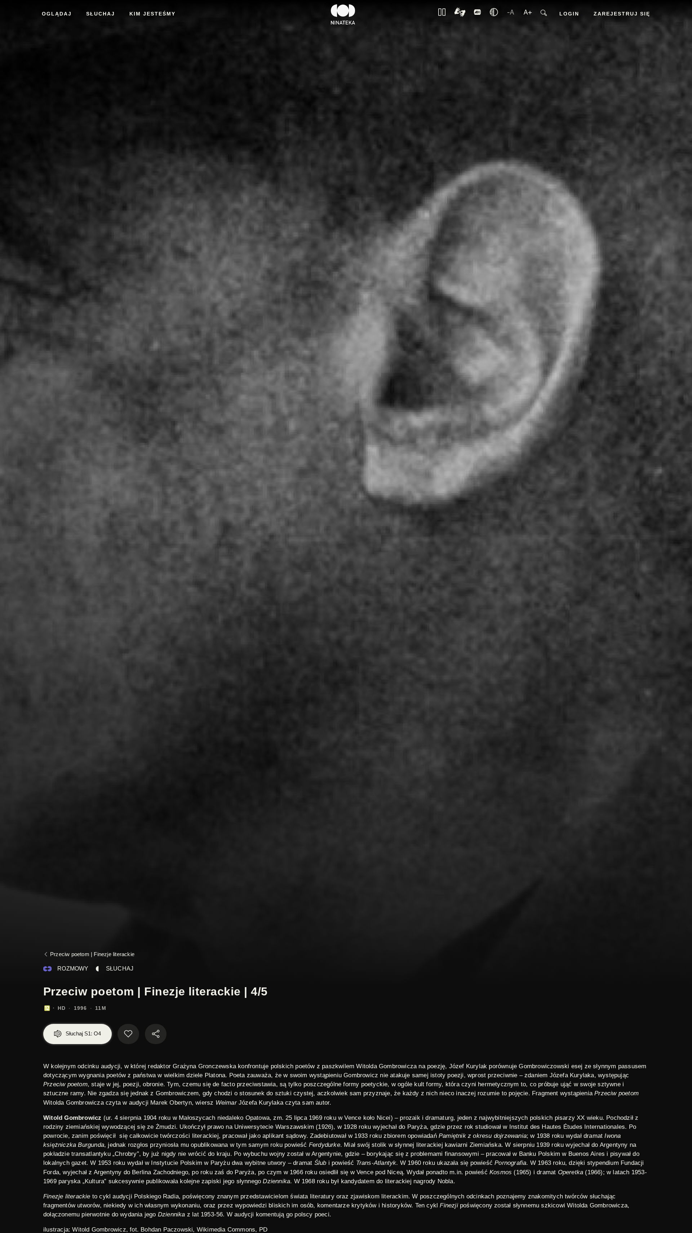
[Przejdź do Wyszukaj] (544, 15)
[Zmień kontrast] (494, 14)
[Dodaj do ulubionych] (128, 1034)
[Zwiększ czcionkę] (527, 14)
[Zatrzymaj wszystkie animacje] (442, 14)
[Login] (477, 14)
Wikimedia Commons (226, 1229)
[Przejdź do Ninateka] (343, 14)
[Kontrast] (460, 14)
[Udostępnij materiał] (156, 1034)
